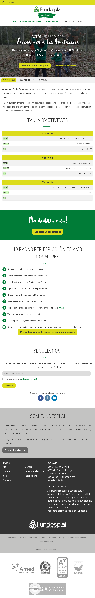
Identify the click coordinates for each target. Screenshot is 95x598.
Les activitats (26, 80)
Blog (4, 476)
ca (10, 2)
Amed (61, 308)
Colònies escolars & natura (30, 22)
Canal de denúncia (46, 542)
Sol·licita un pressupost (35, 65)
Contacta (6, 480)
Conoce (6, 471)
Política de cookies (55, 538)
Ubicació (42, 80)
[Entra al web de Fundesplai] (47, 528)
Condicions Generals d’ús (16, 538)
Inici (14, 22)
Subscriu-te (9, 386)
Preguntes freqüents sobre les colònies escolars (47, 332)
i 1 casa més (60, 50)
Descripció (8, 80)
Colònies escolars (52, 22)
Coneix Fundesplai (15, 450)
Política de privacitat (37, 538)
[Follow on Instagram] (47, 398)
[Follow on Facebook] (41, 398)
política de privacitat (29, 379)
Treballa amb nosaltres (77, 538)
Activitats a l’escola (34, 471)
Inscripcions (31, 476)
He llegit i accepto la (21, 379)
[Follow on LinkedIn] (54, 398)
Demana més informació (65, 66)
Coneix (28, 467)
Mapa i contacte (55, 480)
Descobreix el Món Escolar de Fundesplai (68, 510)
